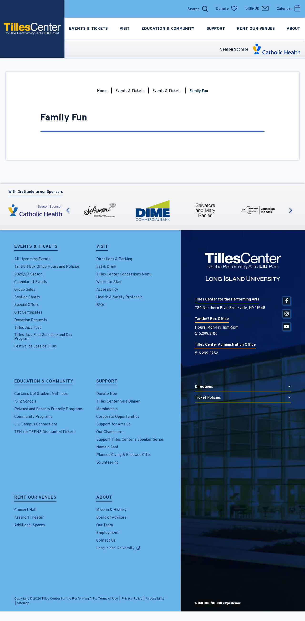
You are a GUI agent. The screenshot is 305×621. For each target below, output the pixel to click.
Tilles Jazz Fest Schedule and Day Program (43, 337)
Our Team (104, 525)
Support (106, 381)
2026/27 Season (28, 274)
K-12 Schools (25, 402)
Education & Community (43, 381)
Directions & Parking (114, 259)
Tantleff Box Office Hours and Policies (47, 267)
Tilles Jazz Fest (27, 328)
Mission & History (111, 510)
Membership (107, 409)
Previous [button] (68, 210)
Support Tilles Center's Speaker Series (130, 440)
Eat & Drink (106, 267)
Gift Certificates (28, 313)
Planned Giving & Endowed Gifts (123, 455)
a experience (218, 603)
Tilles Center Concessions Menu (123, 274)
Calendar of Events (30, 282)
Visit (102, 247)
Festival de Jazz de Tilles (35, 346)
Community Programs (33, 417)
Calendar (284, 8)
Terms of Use (108, 599)
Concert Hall (25, 510)
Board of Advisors (111, 518)
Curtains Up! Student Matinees (40, 394)
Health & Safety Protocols (119, 297)
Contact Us (106, 541)
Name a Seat (107, 447)
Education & (168, 28)
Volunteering (107, 463)
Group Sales (24, 290)
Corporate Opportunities (117, 417)
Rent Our (256, 28)
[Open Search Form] (205, 9)
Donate (222, 8)
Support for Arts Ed (113, 424)
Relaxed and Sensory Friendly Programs (48, 409)
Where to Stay (108, 282)
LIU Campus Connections (35, 424)
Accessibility (107, 290)
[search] (180, 9)
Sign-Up (252, 8)
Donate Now (106, 394)
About (104, 498)
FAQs (100, 305)
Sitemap (23, 603)
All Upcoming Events (32, 259)
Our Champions (109, 432)
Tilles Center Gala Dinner (118, 402)
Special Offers (26, 305)
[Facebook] (286, 300)
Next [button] (291, 210)
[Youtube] (286, 326)
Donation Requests (30, 320)
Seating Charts (27, 297)
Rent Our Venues (35, 498)
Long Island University (115, 548)
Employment (107, 533)
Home (102, 91)
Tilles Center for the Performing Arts (32, 29)
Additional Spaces (29, 525)
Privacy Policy (132, 599)
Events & (88, 28)
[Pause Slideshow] (290, 199)
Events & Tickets (130, 91)
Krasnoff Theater (29, 518)
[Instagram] (286, 313)
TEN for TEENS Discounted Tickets (44, 432)
